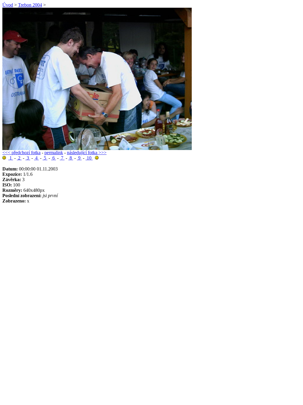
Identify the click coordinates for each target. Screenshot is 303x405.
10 (89, 157)
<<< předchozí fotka (21, 152)
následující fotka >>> (87, 152)
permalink (53, 152)
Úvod (7, 4)
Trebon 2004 (30, 4)
